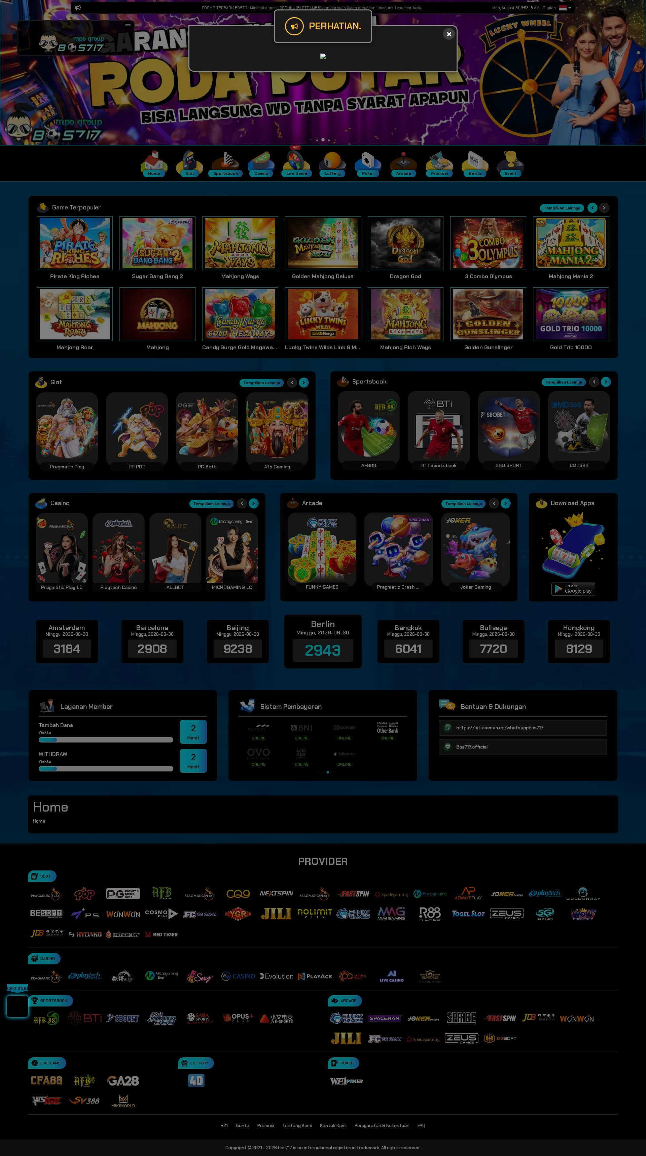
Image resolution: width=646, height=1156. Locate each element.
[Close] (449, 34)
